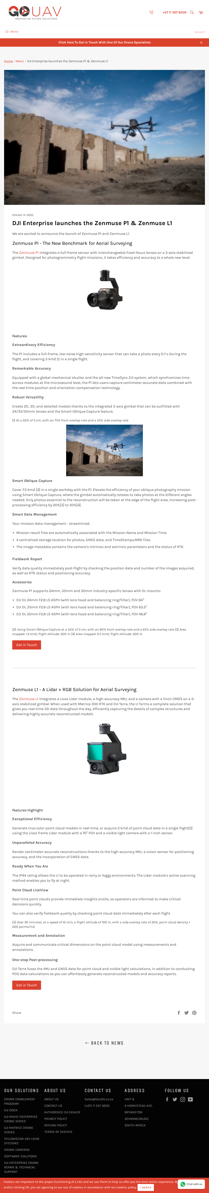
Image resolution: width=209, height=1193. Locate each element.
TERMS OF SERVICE (58, 1132)
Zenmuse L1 (28, 699)
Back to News (106, 1043)
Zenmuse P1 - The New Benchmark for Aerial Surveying (72, 243)
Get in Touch (26, 645)
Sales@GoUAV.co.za (98, 1099)
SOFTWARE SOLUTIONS (20, 1156)
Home (8, 61)
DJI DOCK (11, 1110)
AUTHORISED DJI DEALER (62, 1112)
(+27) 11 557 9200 (97, 1106)
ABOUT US (51, 1099)
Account (200, 31)
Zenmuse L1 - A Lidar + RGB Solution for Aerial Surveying (74, 689)
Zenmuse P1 (29, 252)
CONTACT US (53, 1106)
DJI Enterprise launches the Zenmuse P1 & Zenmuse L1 (67, 61)
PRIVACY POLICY (55, 1119)
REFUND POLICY (55, 1125)
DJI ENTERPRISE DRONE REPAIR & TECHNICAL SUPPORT (21, 1167)
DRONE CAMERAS (17, 1150)
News (20, 61)
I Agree (146, 1187)
